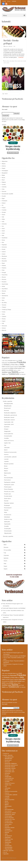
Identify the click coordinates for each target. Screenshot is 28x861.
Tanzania (4, 304)
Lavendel (6, 459)
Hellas (3, 219)
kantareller (7, 366)
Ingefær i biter (7, 442)
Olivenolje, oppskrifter (8, 536)
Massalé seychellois (9, 463)
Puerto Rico (4, 274)
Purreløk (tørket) (8, 496)
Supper (5, 566)
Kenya (3, 240)
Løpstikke (6, 461)
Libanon (4, 251)
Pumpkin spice (7, 493)
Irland (3, 228)
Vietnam (4, 328)
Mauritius (4, 258)
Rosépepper (7, 505)
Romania (4, 279)
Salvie (5, 512)
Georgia (4, 212)
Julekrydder (7, 447)
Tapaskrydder (7, 524)
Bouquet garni (7, 408)
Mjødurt (6, 470)
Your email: (5, 109)
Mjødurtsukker (7, 473)
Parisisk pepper (7, 486)
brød (20, 360)
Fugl (5, 552)
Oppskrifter (6, 853)
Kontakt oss (6, 753)
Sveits (3, 298)
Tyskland (4, 316)
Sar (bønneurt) (7, 514)
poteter (11, 370)
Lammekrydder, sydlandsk (10, 456)
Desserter (6, 547)
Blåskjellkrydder (7, 405)
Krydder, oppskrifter (7, 401)
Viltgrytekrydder (7, 533)
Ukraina (4, 318)
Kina (3, 242)
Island (3, 230)
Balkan (14, 360)
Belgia (3, 175)
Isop (5, 445)
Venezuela (4, 325)
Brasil (3, 179)
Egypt (3, 198)
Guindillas (6, 438)
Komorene (4, 247)
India (3, 221)
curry (8, 362)
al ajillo (3, 360)
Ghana (3, 214)
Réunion (4, 277)
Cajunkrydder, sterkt (9, 424)
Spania (3, 293)
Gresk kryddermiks (8, 433)
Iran (3, 226)
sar (16, 370)
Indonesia (4, 223)
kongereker (16, 366)
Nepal (3, 263)
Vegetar (5, 568)
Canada (4, 184)
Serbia (3, 286)
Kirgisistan (4, 244)
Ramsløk (6, 500)
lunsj (9, 368)
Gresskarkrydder (8, 436)
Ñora (5, 475)
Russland (4, 281)
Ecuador (4, 196)
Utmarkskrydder (8, 530)
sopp (9, 372)
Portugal (4, 272)
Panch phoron (7, 480)
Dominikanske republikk (7, 193)
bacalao (10, 360)
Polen (3, 270)
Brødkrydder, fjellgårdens (10, 412)
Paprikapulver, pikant (9, 484)
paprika (23, 368)
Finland (3, 207)
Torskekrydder (7, 528)
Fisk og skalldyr (7, 550)
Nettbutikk (14, 1)
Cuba (3, 189)
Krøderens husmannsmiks (10, 452)
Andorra (4, 166)
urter (17, 374)
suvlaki (4, 62)
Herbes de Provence (9, 440)
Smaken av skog (8, 519)
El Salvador (4, 200)
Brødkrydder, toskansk (9, 419)
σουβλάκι (7, 62)
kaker (3, 366)
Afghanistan (4, 161)
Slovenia (4, 291)
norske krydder (18, 368)
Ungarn (3, 321)
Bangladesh (4, 172)
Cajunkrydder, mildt (8, 422)
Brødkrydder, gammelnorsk (10, 415)
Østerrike (4, 330)
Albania (3, 163)
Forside (4, 1)
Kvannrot (6, 454)
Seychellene (5, 288)
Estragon (6, 429)
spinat (19, 372)
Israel (3, 233)
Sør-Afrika (4, 302)
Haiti (3, 216)
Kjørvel (5, 449)
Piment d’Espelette (8, 489)
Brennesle (6, 410)
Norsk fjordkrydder (8, 477)
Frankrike (4, 210)
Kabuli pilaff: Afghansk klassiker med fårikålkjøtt (14, 608)
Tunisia (3, 311)
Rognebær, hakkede (9, 503)
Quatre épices (7, 498)
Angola (3, 168)
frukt (3, 364)
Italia (3, 235)
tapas (4, 374)
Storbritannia (5, 295)
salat (15, 370)
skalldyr (4, 372)
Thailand (4, 307)
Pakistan (4, 265)
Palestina (4, 267)
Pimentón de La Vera (9, 491)
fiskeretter (13, 362)
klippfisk (11, 366)
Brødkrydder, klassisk (9, 417)
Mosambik (4, 260)
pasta (3, 370)
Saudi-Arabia (5, 284)
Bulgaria (4, 182)
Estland (3, 203)
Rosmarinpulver (8, 507)
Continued (20, 57)
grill (10, 364)
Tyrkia (3, 314)
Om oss (8, 1)
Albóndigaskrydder (8, 403)
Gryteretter (6, 555)
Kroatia (3, 249)
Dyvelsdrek (6, 426)
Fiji (2, 205)
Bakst (5, 544)
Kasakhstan (4, 237)
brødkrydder (4, 362)
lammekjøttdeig (4, 368)
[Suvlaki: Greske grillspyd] (14, 31)
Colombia (4, 186)
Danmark (4, 191)
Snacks (5, 560)
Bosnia (3, 177)
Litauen (3, 254)
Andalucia (6, 360)
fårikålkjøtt (6, 364)
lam (23, 366)
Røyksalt (6, 510)
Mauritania (4, 256)
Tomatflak (6, 526)
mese (12, 368)
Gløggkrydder (7, 431)
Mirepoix (6, 468)
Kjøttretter (10, 46)
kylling (20, 366)
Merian (5, 466)
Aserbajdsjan (5, 170)
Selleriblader (7, 517)
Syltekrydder (7, 521)
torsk (7, 374)
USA (3, 323)
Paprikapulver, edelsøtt (9, 482)
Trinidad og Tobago (6, 309)
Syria (3, 300)
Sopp (5, 563)
